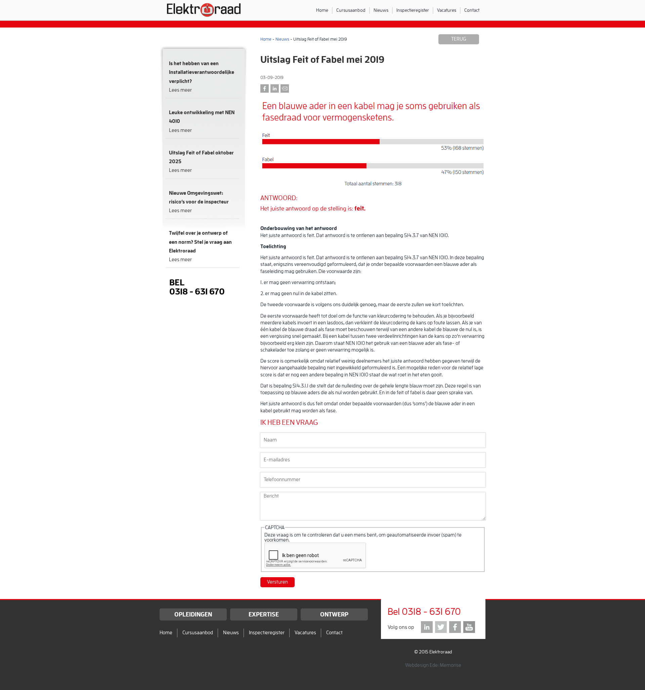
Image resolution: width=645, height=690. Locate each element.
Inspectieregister (412, 10)
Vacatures (446, 10)
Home (322, 10)
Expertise (264, 614)
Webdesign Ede (421, 665)
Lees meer (180, 90)
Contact (471, 10)
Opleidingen (193, 614)
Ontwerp (334, 614)
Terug (458, 39)
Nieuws (381, 10)
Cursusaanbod (351, 10)
